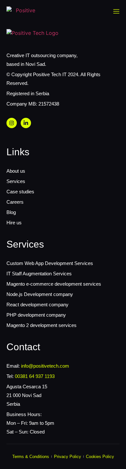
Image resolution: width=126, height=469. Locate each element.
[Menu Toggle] (116, 11)
